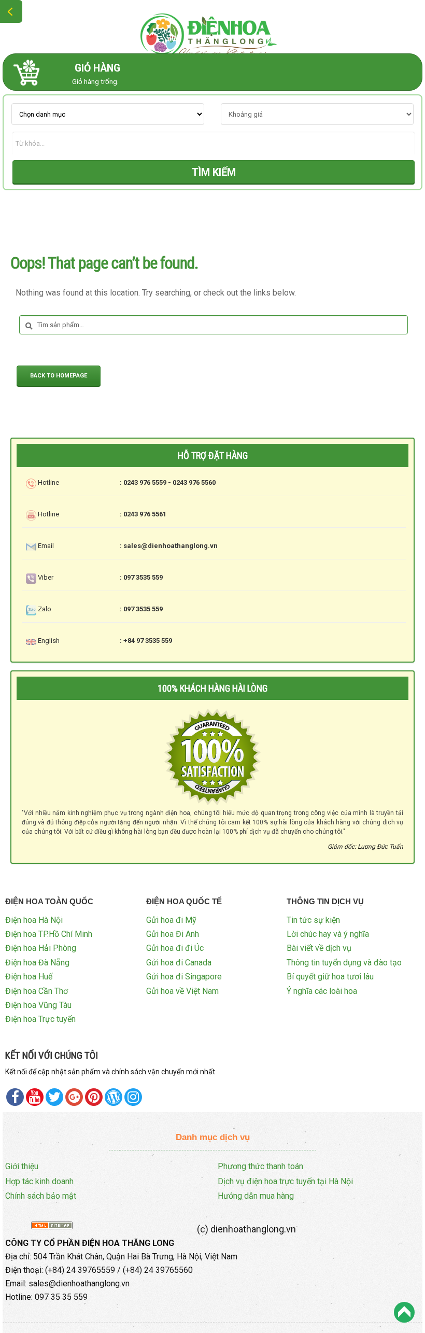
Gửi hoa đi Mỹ (171, 920)
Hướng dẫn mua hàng (256, 1196)
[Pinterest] (54, 1097)
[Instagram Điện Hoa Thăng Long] (133, 1097)
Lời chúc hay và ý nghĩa (328, 934)
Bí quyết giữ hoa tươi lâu (330, 976)
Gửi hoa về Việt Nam (182, 991)
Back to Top (404, 1312)
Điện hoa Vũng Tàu (38, 1005)
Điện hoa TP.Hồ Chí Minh (48, 934)
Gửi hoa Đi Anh (172, 934)
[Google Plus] (74, 1097)
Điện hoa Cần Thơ (36, 991)
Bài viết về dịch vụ (319, 948)
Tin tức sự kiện (313, 920)
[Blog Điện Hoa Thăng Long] (113, 1097)
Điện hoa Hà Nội (34, 920)
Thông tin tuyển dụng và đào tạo (344, 962)
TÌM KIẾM (214, 172)
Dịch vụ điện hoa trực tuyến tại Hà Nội (285, 1181)
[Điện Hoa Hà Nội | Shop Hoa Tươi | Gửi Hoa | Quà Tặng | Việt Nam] (212, 33)
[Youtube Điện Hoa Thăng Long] (34, 1097)
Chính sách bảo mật (40, 1196)
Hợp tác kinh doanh (39, 1181)
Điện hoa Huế (28, 976)
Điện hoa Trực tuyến (40, 1019)
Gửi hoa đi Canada (178, 962)
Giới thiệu (21, 1166)
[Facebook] (15, 1097)
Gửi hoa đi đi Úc (175, 948)
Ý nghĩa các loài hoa (322, 991)
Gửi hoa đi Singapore (184, 976)
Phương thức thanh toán (260, 1166)
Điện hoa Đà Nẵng (37, 962)
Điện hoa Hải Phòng (40, 948)
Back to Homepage (58, 375)
